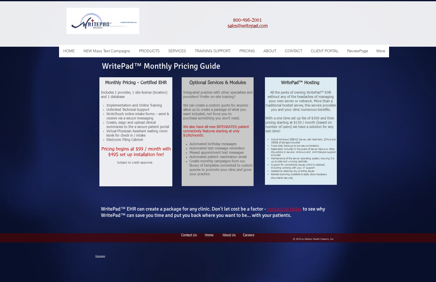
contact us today (284, 209)
